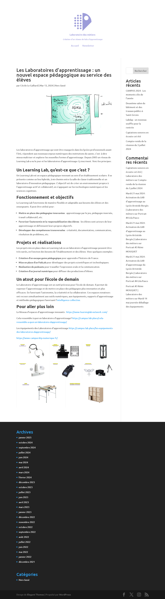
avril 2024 (24, 467)
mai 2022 (23, 551)
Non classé (60, 85)
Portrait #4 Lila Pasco (137, 281)
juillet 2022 (24, 541)
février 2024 (25, 477)
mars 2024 (24, 472)
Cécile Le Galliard (29, 85)
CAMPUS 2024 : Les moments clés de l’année (136, 94)
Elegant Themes (35, 594)
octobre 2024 (26, 442)
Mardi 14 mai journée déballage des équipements (137, 302)
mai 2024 (23, 462)
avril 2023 (24, 502)
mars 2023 (24, 507)
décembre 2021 (27, 561)
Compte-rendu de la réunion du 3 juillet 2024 (136, 145)
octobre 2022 (26, 527)
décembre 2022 (27, 517)
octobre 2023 (26, 487)
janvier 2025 (25, 437)
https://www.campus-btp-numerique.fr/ (37, 338)
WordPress (65, 594)
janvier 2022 (25, 556)
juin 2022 (23, 546)
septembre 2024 (27, 447)
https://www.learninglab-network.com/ (86, 312)
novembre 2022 (27, 522)
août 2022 (24, 536)
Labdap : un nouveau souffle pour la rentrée (136, 123)
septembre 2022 (27, 531)
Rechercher (141, 70)
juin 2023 (23, 497)
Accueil (75, 46)
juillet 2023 (24, 492)
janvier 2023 (25, 512)
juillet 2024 (24, 452)
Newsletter (88, 46)
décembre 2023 (27, 482)
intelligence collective (68, 300)
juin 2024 (23, 457)
